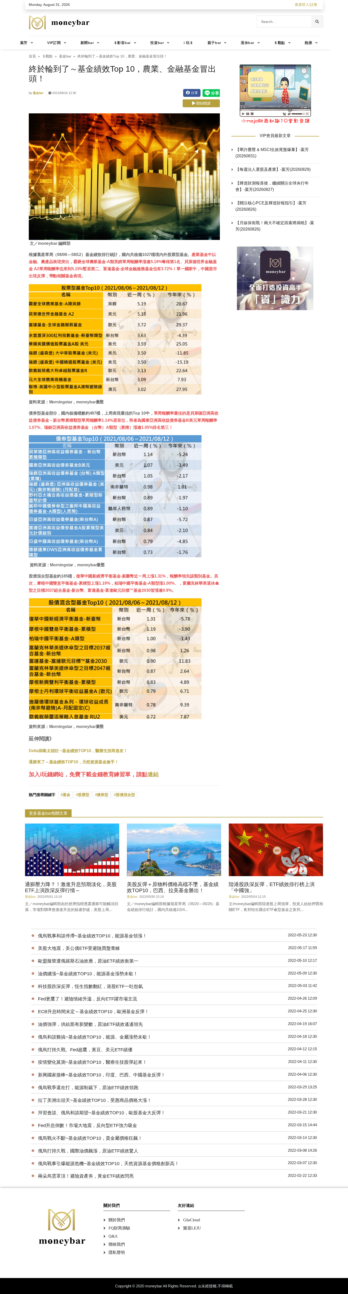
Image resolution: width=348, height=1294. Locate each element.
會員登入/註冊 (306, 5)
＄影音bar (122, 43)
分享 (194, 93)
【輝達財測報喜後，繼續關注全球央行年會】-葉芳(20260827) (272, 186)
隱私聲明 (117, 1252)
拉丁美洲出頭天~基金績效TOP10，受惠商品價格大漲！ (95, 1100)
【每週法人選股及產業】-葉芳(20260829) (273, 169)
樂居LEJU (192, 1228)
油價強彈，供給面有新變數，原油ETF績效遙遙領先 (90, 1024)
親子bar (214, 43)
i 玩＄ (188, 43)
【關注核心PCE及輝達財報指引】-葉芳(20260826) (270, 206)
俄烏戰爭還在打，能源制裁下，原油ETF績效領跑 (88, 1087)
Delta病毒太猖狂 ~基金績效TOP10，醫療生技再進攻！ (78, 751)
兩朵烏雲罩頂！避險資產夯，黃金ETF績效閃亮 (86, 1176)
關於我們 (117, 1220)
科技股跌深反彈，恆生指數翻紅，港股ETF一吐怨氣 (90, 986)
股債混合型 (125, 795)
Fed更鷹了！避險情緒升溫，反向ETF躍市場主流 (87, 998)
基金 (66, 795)
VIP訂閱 (54, 43)
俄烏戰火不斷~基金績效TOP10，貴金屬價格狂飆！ (90, 1138)
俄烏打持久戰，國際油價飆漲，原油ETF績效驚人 (88, 1150)
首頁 (32, 56)
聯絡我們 (117, 1244)
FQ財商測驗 (119, 1228)
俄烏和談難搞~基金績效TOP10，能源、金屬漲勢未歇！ (95, 1037)
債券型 (102, 795)
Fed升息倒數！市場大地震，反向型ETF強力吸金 (87, 1125)
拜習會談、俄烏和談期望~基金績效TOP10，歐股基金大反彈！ (101, 1112)
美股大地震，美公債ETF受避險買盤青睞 (79, 948)
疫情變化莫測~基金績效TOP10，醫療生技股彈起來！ (92, 1062)
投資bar (157, 43)
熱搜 (308, 43)
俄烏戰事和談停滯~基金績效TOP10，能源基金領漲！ (92, 935)
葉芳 (24, 43)
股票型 (83, 795)
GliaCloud (191, 1220)
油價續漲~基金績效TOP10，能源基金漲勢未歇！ (88, 973)
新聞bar (87, 43)
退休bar (247, 43)
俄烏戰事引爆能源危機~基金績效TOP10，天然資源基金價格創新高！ (108, 1163)
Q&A (113, 1236)
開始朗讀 (202, 103)
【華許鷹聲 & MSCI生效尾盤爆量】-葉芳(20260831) (272, 152)
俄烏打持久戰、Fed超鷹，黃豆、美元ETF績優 (85, 1049)
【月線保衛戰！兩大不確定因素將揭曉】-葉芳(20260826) (274, 226)
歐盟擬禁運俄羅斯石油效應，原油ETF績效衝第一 (88, 961)
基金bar (65, 56)
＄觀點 (279, 43)
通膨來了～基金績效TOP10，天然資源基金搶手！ (74, 762)
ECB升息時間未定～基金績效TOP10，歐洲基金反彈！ (93, 1011)
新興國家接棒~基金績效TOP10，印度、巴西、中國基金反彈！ (101, 1074)
